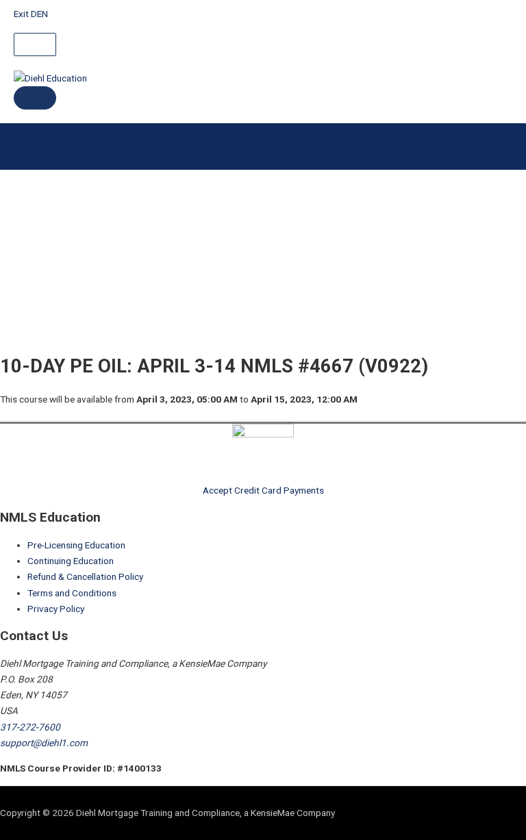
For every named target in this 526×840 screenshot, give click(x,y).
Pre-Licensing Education (76, 544)
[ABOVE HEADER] (35, 44)
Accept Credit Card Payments (263, 490)
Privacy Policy (55, 608)
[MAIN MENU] (35, 98)
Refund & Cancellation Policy (85, 576)
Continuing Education (70, 560)
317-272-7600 (30, 727)
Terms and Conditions (71, 592)
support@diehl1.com (44, 742)
